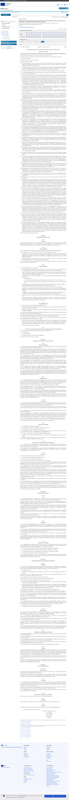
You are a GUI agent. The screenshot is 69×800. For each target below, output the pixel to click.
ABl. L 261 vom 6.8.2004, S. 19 (26, 734)
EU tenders (48, 754)
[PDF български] (26, 35)
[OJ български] (26, 37)
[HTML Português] (57, 34)
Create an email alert (6, 37)
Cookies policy (26, 754)
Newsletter (48, 748)
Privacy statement (26, 756)
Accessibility (26, 755)
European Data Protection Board (51, 782)
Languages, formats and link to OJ (26, 30)
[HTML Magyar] (50, 34)
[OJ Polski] (55, 37)
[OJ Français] (40, 37)
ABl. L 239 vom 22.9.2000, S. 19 (26, 735)
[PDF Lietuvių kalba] (48, 35)
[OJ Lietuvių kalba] (48, 37)
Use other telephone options (28, 768)
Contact (25, 748)
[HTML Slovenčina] (60, 34)
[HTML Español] (28, 34)
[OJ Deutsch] (33, 37)
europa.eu (8, 767)
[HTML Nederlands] (53, 34)
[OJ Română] (58, 37)
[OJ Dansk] (31, 37)
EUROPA (3, 12)
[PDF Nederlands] (53, 35)
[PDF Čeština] (30, 35)
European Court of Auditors (50, 774)
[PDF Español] (28, 35)
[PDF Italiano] (45, 35)
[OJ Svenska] (65, 37)
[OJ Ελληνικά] (36, 37)
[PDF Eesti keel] (35, 35)
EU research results (49, 755)
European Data (48, 753)
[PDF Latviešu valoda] (47, 35)
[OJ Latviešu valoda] (47, 37)
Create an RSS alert (6, 38)
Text (3, 21)
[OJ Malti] (52, 37)
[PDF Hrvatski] (43, 35)
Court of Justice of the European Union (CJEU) (53, 772)
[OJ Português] (57, 37)
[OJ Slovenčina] (60, 37)
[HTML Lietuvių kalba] (48, 34)
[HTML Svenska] (65, 34)
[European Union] (3, 766)
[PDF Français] (40, 35)
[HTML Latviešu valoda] (47, 34)
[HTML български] (26, 34)
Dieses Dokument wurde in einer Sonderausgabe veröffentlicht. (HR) (30, 24)
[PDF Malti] (52, 35)
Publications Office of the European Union (16, 747)
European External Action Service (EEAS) (52, 775)
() (38, 60)
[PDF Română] (58, 35)
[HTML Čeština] (30, 34)
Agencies (47, 785)
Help (63, 12)
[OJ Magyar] (50, 37)
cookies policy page (22, 795)
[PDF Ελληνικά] (36, 35)
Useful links (48, 749)
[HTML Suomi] (64, 34)
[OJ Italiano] (45, 37)
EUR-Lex (4, 9)
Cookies (25, 782)
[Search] (67, 15)
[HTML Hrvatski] (43, 34)
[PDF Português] (57, 35)
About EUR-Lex (48, 747)
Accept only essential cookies (59, 796)
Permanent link (5, 32)
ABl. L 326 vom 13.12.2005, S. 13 (26, 721)
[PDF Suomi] (64, 35)
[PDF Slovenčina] (60, 35)
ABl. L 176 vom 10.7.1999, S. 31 (26, 730)
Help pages (25, 747)
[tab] (43, 30)
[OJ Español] (28, 37)
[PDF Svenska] (65, 35)
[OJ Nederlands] (53, 37)
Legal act (8, 48)
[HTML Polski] (55, 34)
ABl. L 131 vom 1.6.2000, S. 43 (26, 727)
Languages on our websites (28, 778)
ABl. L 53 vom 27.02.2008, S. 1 (26, 731)
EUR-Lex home (7, 12)
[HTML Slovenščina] (62, 34)
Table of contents (6, 41)
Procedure (4, 25)
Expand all (60, 28)
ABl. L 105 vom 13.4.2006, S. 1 (40, 726)
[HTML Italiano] (45, 34)
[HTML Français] (40, 34)
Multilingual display (23, 39)
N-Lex (47, 760)
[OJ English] (38, 37)
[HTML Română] (58, 34)
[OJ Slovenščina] (62, 37)
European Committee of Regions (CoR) (52, 777)
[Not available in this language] (42, 34)
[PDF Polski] (55, 35)
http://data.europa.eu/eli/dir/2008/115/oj (27, 27)
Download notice (6, 34)
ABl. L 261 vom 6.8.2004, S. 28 (26, 722)
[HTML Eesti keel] (35, 34)
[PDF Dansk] (31, 35)
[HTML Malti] (52, 34)
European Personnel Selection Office (51, 783)
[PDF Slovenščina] (62, 35)
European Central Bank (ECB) (50, 773)
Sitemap (25, 749)
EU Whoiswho (48, 756)
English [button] (67, 4)
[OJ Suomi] (64, 37)
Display (43, 41)
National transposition (6, 26)
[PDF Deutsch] (33, 35)
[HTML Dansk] (31, 34)
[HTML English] (38, 34)
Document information (6, 23)
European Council (49, 768)
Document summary (5, 28)
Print (66, 12)
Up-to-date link (5, 31)
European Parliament (49, 767)
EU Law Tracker (48, 761)
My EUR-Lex (61, 4)
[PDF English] (38, 35)
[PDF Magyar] (50, 35)
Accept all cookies (48, 796)
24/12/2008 (9, 46)
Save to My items (6, 35)
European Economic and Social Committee (52, 776)
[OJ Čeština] (30, 37)
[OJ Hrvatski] (43, 37)
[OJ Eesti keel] (35, 37)
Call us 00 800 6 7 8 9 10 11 (28, 767)
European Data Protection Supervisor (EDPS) (53, 781)
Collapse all (65, 28)
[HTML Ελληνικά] (36, 34)
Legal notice (25, 753)
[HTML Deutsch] (33, 34)
